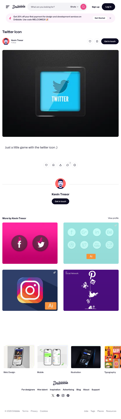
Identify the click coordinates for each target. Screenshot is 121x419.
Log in (108, 6)
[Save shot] (97, 41)
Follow (13, 43)
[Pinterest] (68, 395)
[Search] (83, 7)
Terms (25, 411)
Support (96, 389)
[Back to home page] (18, 7)
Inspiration (55, 389)
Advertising (68, 389)
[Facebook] (58, 395)
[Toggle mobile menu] (7, 7)
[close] (110, 18)
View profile (113, 218)
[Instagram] (63, 395)
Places (100, 411)
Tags (93, 411)
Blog (78, 389)
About (86, 389)
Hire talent (42, 389)
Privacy (34, 411)
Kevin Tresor (17, 40)
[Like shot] (90, 41)
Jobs (86, 411)
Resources (111, 411)
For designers (28, 389)
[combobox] (48, 7)
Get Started (100, 18)
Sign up (95, 7)
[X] (53, 395)
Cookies (44, 411)
